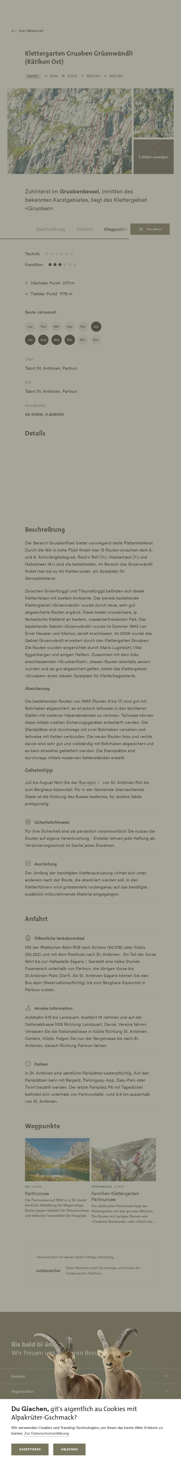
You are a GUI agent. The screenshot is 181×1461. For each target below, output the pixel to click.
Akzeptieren (30, 1449)
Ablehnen (69, 1449)
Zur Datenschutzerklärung (46, 1433)
